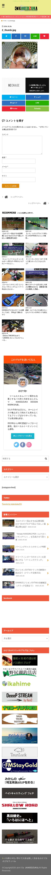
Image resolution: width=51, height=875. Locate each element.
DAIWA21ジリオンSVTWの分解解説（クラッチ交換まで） (30, 584)
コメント (5, 134)
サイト (4, 176)
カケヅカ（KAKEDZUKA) (27, 868)
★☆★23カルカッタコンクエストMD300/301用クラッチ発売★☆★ (26, 17)
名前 (4, 157)
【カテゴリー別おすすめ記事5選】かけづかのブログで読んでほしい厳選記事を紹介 (30, 524)
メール (5, 167)
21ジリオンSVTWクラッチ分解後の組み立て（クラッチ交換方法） (30, 573)
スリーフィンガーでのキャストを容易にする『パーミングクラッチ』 (30, 560)
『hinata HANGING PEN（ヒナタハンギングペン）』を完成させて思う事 (30, 537)
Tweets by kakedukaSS (12, 504)
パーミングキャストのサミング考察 (30, 548)
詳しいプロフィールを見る (22, 436)
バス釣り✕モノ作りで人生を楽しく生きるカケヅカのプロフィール (25, 859)
